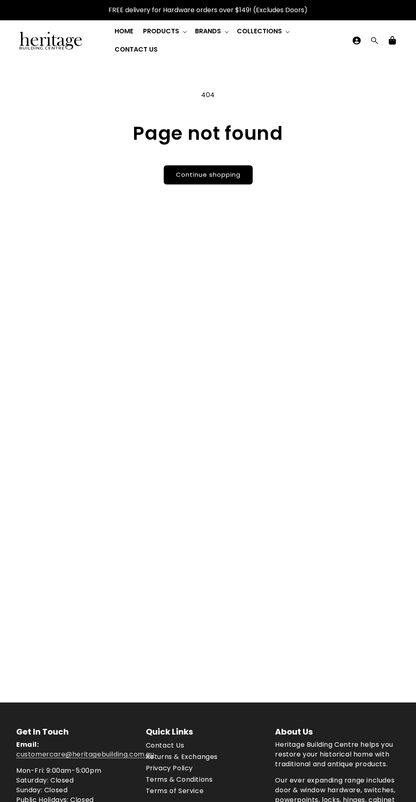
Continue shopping (208, 174)
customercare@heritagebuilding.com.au (85, 754)
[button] (164, 31)
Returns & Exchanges (182, 756)
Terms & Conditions (179, 779)
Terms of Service (175, 790)
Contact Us (165, 745)
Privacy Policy (169, 768)
